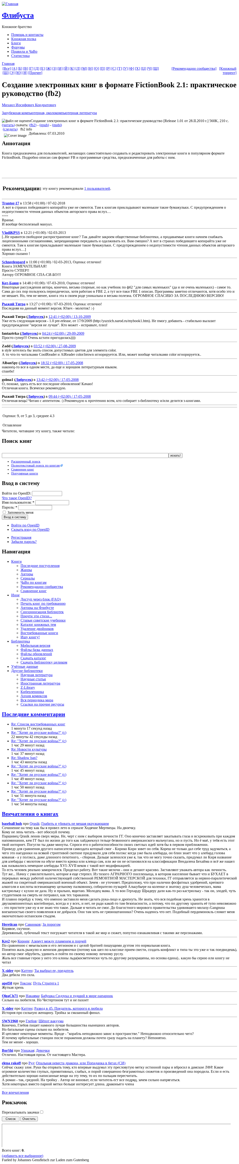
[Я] (24, 73)
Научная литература (37, 675)
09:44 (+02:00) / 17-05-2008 (70, 396)
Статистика (20, 56)
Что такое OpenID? (17, 498)
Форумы (18, 47)
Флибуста (18, 15)
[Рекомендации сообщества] (194, 68)
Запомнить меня (20, 512)
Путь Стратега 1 (46, 983)
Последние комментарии (33, 714)
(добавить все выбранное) (22, 1156)
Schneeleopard (13, 262)
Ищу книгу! (30, 637)
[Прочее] (35, 73)
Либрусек (36, 317)
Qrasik (34, 824)
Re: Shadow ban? (24, 758)
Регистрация (21, 537)
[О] (96, 68)
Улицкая (27, 1050)
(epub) (44, 125)
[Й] (66, 68)
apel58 (7, 983)
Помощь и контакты (27, 35)
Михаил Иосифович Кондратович (29, 105)
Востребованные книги (39, 633)
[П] (102, 68)
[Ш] (156, 68)
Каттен (26, 971)
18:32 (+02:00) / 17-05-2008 (62, 363)
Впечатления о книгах (30, 814)
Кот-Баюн (10, 283)
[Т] (119, 68)
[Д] (36, 68)
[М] (84, 68)
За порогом (51, 924)
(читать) (8, 125)
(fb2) (32, 125)
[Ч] (149, 68)
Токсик (25, 983)
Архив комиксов (34, 696)
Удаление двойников (37, 629)
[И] (60, 68)
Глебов (31, 1021)
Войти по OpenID (25, 525)
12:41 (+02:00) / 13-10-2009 (70, 317)
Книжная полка (23, 39)
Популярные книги (24, 473)
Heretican (9, 924)
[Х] (137, 68)
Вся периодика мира (37, 700)
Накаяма (32, 996)
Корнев (23, 941)
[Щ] (6, 73)
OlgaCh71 (10, 996)
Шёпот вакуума (51, 1021)
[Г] (31, 68)
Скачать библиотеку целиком (44, 662)
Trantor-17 (10, 203)
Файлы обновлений (36, 654)
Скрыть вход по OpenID (30, 529)
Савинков (33, 924)
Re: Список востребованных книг (38, 724)
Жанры (26, 570)
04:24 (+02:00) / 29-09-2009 (63, 333)
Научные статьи (33, 679)
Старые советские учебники (43, 620)
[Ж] (48, 68)
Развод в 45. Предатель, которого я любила (68, 1008)
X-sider (8, 971)
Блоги (16, 43)
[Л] (77, 68)
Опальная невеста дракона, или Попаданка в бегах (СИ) (80, 1063)
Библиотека (20, 641)
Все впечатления (15, 1092)
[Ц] (143, 68)
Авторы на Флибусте (37, 608)
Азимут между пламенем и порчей (58, 941)
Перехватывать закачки (21, 1112)
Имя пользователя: (18, 502)
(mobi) (57, 125)
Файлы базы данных (37, 650)
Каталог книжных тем (38, 624)
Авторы (27, 574)
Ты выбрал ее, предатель (54, 971)
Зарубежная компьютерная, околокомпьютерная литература (49, 113)
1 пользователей (97, 188)
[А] (14, 68)
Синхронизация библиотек (42, 612)
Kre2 (6, 941)
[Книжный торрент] (227, 71)
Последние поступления (40, 566)
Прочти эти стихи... (36, 616)
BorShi (7, 1050)
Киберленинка (32, 692)
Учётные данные (24, 666)
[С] (113, 68)
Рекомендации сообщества (42, 587)
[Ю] (18, 73)
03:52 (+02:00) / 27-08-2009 (55, 346)
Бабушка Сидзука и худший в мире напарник (77, 996)
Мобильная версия (35, 645)
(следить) (10, 129)
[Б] (20, 68)
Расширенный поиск (25, 461)
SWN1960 (10, 1021)
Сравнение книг (22, 469)
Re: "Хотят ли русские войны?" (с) (38, 733)
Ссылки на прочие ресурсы (42, 704)
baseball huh (12, 824)
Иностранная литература (40, 683)
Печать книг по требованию (43, 603)
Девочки (43, 1050)
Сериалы (28, 578)
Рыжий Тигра (13, 304)
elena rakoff (11, 1063)
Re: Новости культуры (29, 749)
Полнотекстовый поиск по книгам (35, 465)
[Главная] (10, 4)
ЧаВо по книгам (33, 582)
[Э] (12, 73)
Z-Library (28, 687)
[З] (54, 68)
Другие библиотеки (27, 671)
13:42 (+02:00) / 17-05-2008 (57, 380)
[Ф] (131, 68)
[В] (25, 68)
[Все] (7, 68)
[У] (125, 68)
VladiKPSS (11, 233)
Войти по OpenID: (17, 493)
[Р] (108, 68)
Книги (16, 561)
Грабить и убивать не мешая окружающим (75, 824)
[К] (72, 68)
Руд (31, 1063)
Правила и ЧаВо (24, 51)
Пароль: (9, 507)
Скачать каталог (33, 658)
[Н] (90, 68)
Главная (8, 64)
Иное (15, 595)
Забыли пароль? (24, 542)
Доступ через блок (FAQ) (41, 599)
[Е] (42, 68)
